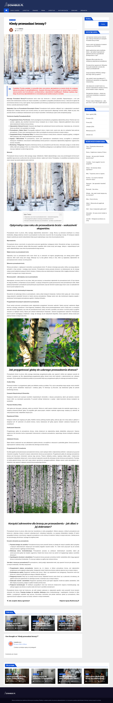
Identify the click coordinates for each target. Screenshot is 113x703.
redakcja (20, 28)
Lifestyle (26, 10)
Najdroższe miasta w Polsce (98, 152)
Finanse (35, 10)
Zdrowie (74, 10)
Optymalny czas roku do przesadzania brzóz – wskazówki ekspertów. (41, 216)
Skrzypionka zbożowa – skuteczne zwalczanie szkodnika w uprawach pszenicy (96, 95)
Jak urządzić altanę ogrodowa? (19, 601)
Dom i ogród (15, 10)
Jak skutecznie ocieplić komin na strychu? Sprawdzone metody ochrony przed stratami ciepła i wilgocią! (97, 87)
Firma (43, 10)
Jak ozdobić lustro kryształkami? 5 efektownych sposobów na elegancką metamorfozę (96, 80)
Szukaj (88, 19)
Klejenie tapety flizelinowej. (69, 601)
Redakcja (84, 10)
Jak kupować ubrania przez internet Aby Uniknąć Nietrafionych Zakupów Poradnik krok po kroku (96, 38)
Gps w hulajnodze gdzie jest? (98, 209)
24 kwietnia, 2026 (39, 681)
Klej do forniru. (94, 199)
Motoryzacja (63, 10)
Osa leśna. (95, 189)
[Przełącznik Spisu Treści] (59, 214)
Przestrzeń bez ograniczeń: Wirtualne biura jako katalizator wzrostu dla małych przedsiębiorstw (96, 67)
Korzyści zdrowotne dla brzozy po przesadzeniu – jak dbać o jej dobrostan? (43, 220)
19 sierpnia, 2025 (65, 681)
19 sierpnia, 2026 (13, 681)
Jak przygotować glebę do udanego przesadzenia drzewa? (39, 218)
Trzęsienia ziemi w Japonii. (97, 173)
